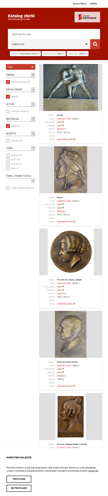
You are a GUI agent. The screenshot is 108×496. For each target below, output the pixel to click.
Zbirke (93, 4)
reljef (59, 122)
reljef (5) (14, 96)
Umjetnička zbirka (65, 139)
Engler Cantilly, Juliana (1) (22, 188)
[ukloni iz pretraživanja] (63, 122)
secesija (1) (16, 164)
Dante (60, 197)
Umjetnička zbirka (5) (20, 82)
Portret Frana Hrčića (67, 362)
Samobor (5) (17, 140)
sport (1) (15, 168)
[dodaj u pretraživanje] (79, 118)
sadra (59, 125)
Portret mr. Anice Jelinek (69, 280)
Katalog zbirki (21, 16)
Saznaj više (93, 471)
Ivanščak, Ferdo (64, 118)
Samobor (61, 129)
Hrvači (60, 115)
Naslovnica (79, 4)
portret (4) (15, 159)
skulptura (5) (16, 155)
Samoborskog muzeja (19, 19)
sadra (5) (15, 126)
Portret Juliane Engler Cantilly (72, 444)
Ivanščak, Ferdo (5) (20, 111)
